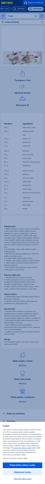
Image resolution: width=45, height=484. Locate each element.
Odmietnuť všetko (22, 472)
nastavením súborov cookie (22, 448)
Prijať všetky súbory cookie (22, 465)
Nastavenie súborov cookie (22, 479)
